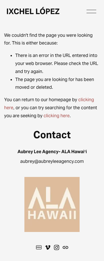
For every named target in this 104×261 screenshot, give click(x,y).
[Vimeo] (47, 247)
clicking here (57, 116)
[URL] (65, 247)
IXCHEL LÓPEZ (33, 11)
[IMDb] (39, 247)
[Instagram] (56, 247)
